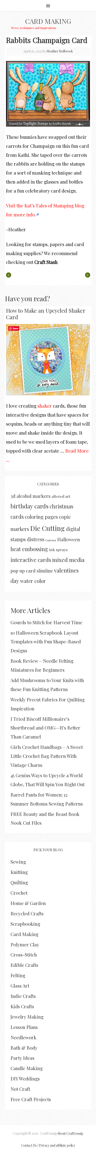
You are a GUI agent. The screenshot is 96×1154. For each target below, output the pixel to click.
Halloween (68, 539)
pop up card (22, 571)
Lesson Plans (24, 1027)
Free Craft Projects (30, 1099)
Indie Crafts (23, 996)
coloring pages (41, 516)
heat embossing (29, 548)
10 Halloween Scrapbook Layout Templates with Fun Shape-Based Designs (45, 641)
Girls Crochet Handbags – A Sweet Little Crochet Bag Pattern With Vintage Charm (46, 756)
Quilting (19, 882)
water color (33, 580)
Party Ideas (22, 1058)
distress (35, 539)
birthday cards (29, 506)
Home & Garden (28, 903)
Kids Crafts (22, 1006)
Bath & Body (24, 1047)
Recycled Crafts (27, 913)
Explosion (51, 540)
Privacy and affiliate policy (57, 1145)
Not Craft (20, 1089)
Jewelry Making (27, 1016)
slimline (45, 571)
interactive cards (30, 559)
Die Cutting (47, 528)
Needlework (23, 1037)
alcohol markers (33, 496)
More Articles (30, 610)
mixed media (68, 559)
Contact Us (29, 1145)
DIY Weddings (25, 1078)
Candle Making (26, 1068)
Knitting (19, 872)
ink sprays (58, 549)
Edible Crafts (24, 965)
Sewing (18, 861)
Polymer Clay (24, 944)
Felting (17, 975)
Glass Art (19, 985)
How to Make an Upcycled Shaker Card (45, 314)
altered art (61, 496)
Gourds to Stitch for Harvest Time (46, 622)
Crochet (18, 892)
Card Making (48, 21)
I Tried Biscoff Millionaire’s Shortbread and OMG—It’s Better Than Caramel (45, 728)
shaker (45, 405)
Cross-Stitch (23, 954)
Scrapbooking (25, 924)
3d (12, 496)
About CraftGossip (70, 1133)
